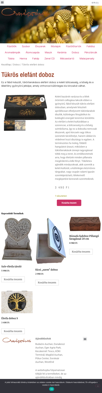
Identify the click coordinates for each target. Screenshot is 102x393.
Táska (11, 58)
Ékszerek (40, 46)
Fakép (35, 58)
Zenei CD (49, 58)
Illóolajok (56, 46)
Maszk (48, 52)
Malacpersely (87, 58)
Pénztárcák (90, 52)
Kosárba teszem (69, 202)
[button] (2, 2)
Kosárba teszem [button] (13, 279)
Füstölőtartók (73, 46)
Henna (23, 58)
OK (51, 389)
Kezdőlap (6, 64)
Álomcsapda (32, 52)
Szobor (26, 46)
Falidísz (91, 46)
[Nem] (97, 386)
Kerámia (61, 52)
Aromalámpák (12, 52)
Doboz (75, 52)
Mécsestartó (67, 58)
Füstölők (12, 46)
